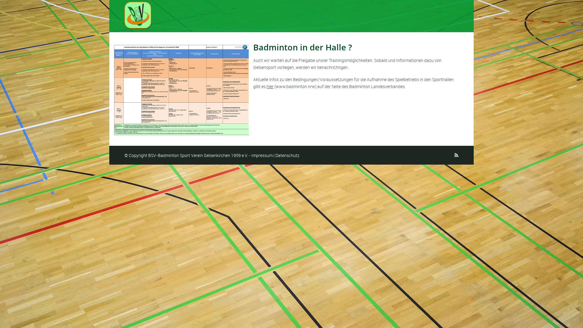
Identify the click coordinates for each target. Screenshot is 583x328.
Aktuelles (284, 14)
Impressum (262, 155)
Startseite (249, 14)
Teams (360, 14)
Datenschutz (287, 155)
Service (389, 14)
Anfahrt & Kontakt (432, 14)
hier (270, 86)
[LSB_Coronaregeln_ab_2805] (181, 90)
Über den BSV (324, 14)
